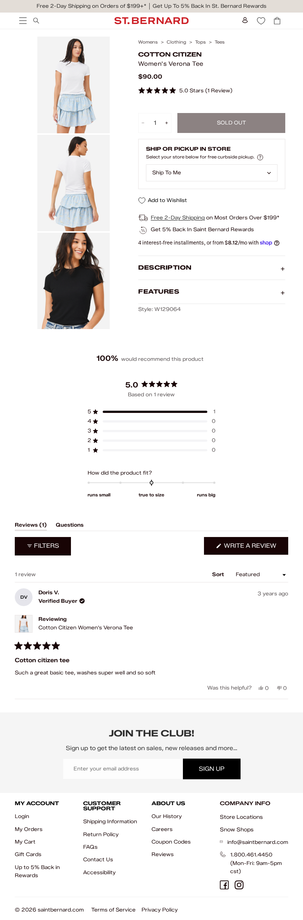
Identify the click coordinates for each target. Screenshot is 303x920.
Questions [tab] (70, 526)
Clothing (176, 42)
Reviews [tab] (31, 526)
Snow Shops (236, 829)
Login (22, 816)
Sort (218, 574)
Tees (220, 42)
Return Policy (101, 834)
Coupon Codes (171, 842)
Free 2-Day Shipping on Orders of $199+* (91, 6)
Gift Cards (28, 854)
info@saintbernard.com (257, 842)
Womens (148, 42)
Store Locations (241, 817)
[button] (185, 91)
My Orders (28, 829)
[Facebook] (224, 884)
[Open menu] (22, 20)
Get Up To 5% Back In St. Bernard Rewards (209, 6)
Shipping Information (110, 821)
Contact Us (98, 859)
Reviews (163, 854)
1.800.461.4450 (251, 855)
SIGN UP (211, 768)
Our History (167, 816)
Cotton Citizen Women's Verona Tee (85, 628)
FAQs (90, 847)
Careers (162, 829)
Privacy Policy (160, 910)
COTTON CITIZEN (170, 54)
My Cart (25, 842)
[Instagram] (239, 884)
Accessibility (99, 872)
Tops (200, 42)
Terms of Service (113, 910)
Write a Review (255, 548)
